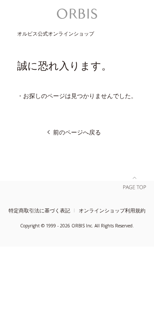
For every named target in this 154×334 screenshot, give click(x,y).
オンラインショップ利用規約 (112, 210)
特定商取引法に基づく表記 (39, 210)
